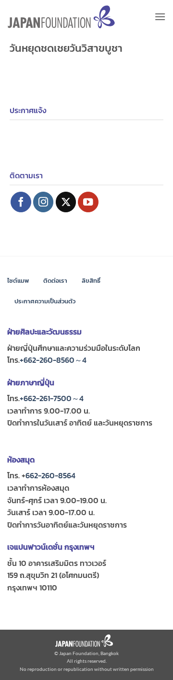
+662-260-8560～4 (53, 360)
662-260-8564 (50, 475)
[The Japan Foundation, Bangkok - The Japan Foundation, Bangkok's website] (61, 17)
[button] (160, 16)
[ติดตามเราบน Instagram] (43, 202)
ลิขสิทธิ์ (91, 280)
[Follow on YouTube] (88, 202)
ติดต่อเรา (55, 280)
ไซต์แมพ (18, 280)
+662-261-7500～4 (52, 398)
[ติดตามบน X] (66, 202)
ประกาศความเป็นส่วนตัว (44, 301)
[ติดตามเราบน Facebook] (21, 202)
